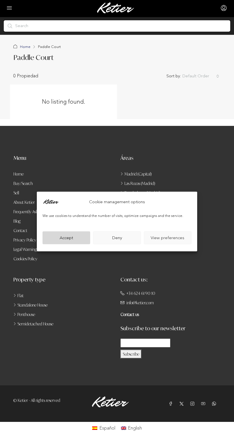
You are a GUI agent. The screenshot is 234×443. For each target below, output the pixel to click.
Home (25, 47)
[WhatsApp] (215, 403)
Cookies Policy (25, 258)
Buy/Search (23, 183)
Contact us (129, 314)
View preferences (167, 237)
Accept (66, 237)
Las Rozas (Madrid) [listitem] (139, 183)
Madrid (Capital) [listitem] (138, 174)
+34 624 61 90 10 (140, 293)
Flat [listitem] (20, 295)
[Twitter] (182, 403)
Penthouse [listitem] (26, 314)
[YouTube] (204, 403)
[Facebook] (172, 403)
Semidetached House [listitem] (35, 323)
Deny (117, 237)
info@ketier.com (140, 302)
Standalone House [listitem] (32, 305)
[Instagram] (193, 403)
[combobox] (200, 76)
